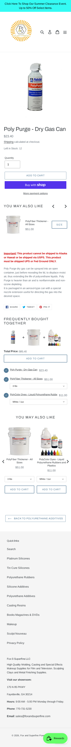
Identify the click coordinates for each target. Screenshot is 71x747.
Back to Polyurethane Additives (38, 518)
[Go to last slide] (53, 206)
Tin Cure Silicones (18, 567)
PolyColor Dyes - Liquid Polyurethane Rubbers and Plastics (51, 462)
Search (11, 549)
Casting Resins (16, 605)
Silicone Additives (18, 586)
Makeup (12, 624)
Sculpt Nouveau (17, 633)
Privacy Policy (15, 642)
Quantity (9, 157)
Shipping (8, 141)
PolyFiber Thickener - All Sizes (36, 223)
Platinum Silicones (18, 558)
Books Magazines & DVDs (23, 614)
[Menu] (65, 32)
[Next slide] (65, 206)
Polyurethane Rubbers (20, 577)
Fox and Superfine (29, 735)
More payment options (35, 193)
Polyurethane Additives (21, 596)
